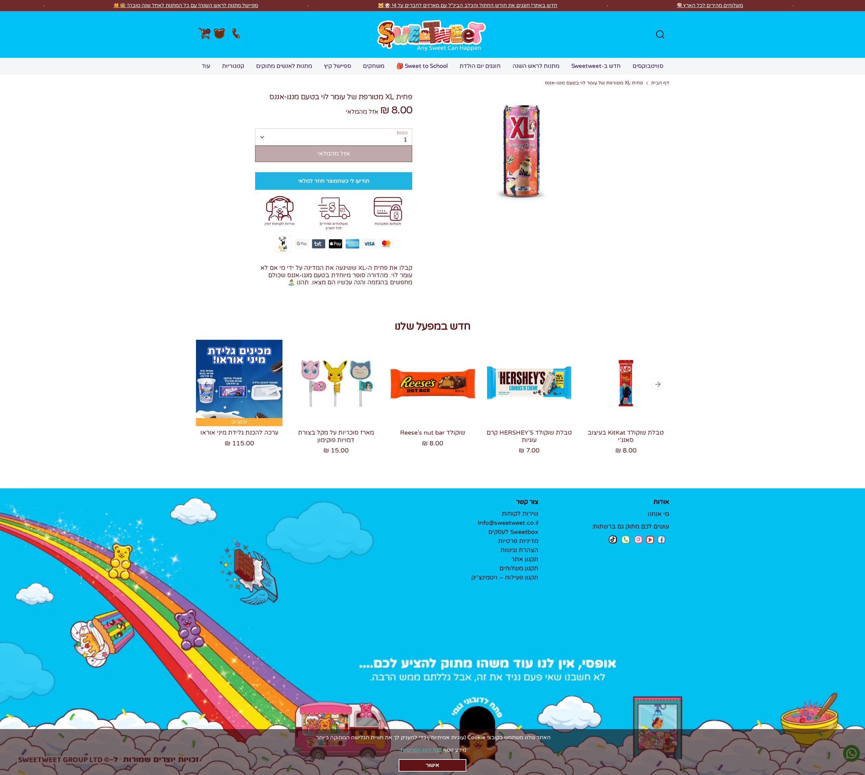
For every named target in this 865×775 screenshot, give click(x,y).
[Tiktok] (613, 539)
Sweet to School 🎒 (422, 66)
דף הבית (660, 83)
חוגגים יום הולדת (480, 66)
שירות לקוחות (520, 513)
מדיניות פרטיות (518, 541)
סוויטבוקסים (648, 66)
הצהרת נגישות (519, 550)
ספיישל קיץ (337, 66)
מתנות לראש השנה (536, 66)
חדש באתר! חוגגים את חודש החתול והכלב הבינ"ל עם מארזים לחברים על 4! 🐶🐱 (467, 5)
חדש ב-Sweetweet (596, 66)
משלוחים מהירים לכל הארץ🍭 (710, 5)
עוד (206, 66)
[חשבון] (219, 34)
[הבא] (658, 384)
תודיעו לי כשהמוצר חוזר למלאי (333, 181)
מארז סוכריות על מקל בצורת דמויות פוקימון (336, 436)
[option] (234, 400)
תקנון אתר (524, 559)
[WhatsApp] (625, 540)
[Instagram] (639, 539)
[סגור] (434, 763)
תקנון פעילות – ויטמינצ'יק (504, 577)
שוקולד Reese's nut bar (432, 432)
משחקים (374, 66)
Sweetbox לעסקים (513, 532)
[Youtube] (650, 540)
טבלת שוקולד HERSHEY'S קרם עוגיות (529, 436)
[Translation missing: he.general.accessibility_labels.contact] (236, 35)
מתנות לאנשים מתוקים (284, 66)
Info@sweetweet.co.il (508, 522)
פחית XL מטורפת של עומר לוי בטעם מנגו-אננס (594, 83)
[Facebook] (662, 540)
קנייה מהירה (240, 407)
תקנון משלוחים (518, 568)
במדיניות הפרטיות (421, 750)
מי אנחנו (658, 514)
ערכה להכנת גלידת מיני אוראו (239, 432)
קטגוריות (233, 66)
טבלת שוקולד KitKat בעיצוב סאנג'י (626, 436)
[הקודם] (207, 384)
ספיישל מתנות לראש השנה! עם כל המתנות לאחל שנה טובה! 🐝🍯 (185, 5)
